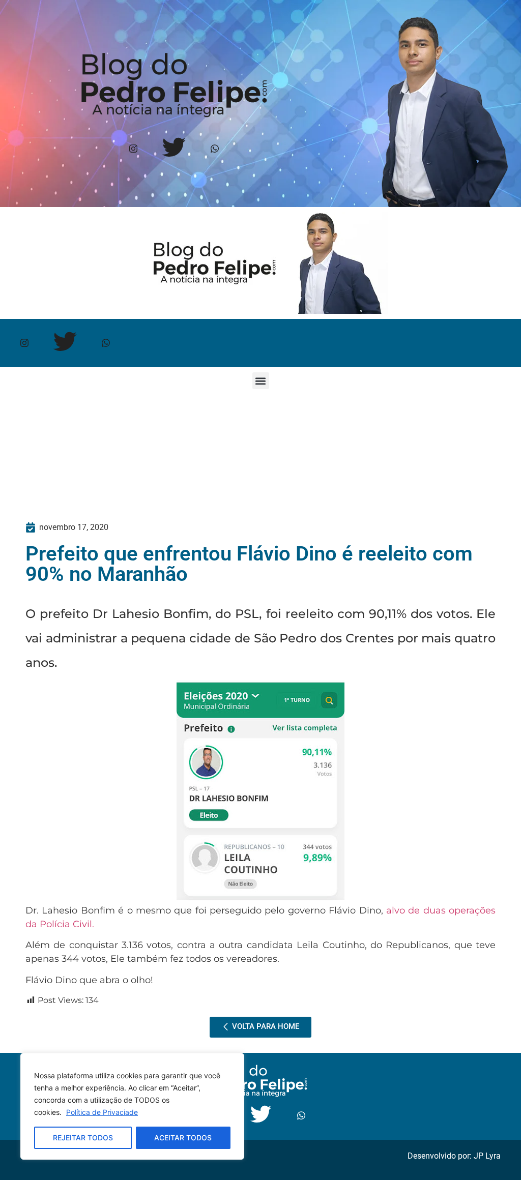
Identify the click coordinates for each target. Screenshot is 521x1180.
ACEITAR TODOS (183, 1137)
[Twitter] (173, 148)
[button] (260, 380)
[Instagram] (133, 148)
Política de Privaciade (102, 1112)
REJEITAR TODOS (83, 1137)
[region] (132, 1106)
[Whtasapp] (214, 148)
